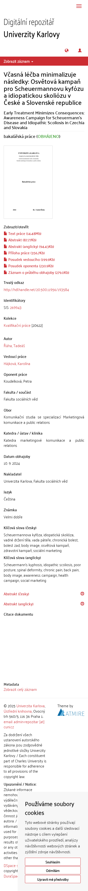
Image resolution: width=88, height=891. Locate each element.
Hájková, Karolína (17, 363)
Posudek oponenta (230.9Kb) (30, 265)
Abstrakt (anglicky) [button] (18, 603)
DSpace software (17, 865)
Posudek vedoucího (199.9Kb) (31, 259)
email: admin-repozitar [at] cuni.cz (24, 724)
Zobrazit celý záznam (20, 689)
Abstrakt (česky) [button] (16, 593)
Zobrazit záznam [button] (17, 61)
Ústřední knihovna (18, 711)
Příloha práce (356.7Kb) (26, 252)
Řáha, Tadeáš (14, 345)
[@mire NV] (70, 711)
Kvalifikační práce (17, 325)
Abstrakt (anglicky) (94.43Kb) (30, 246)
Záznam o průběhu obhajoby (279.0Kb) (38, 272)
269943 (16, 307)
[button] (66, 50)
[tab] (44, 307)
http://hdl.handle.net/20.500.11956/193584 (36, 289)
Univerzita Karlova (30, 705)
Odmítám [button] (53, 870)
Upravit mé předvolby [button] (53, 879)
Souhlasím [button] (52, 862)
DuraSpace (12, 875)
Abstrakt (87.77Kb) (21, 239)
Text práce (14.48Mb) (24, 233)
